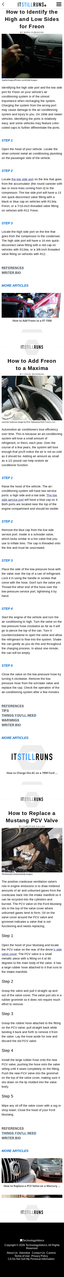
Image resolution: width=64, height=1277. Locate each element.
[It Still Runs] (32, 4)
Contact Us (38, 1252)
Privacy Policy (39, 1256)
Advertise (24, 1252)
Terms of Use (22, 1256)
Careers (51, 1252)
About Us (12, 1252)
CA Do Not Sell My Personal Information (31, 1259)
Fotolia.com (50, 422)
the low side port (22, 179)
